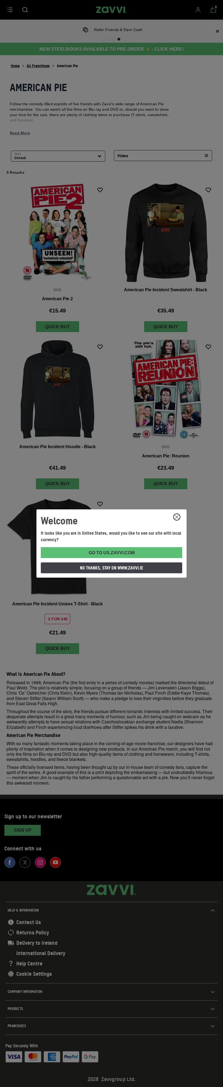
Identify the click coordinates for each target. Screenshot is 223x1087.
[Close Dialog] (177, 517)
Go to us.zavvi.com (112, 552)
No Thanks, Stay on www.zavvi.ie (111, 568)
